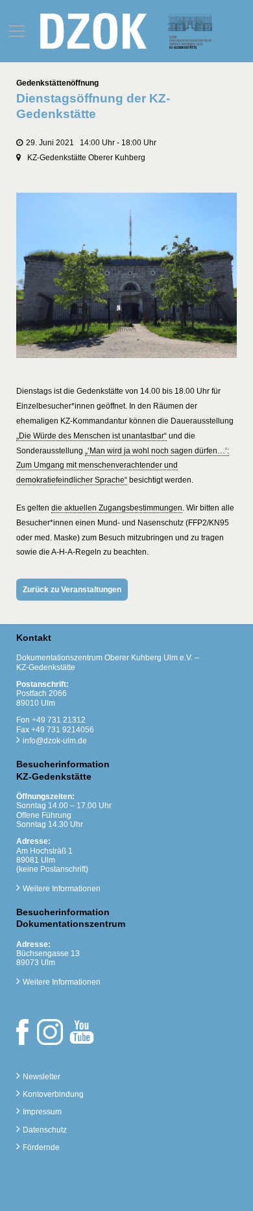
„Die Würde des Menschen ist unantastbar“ (91, 435)
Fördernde (41, 1147)
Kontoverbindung (53, 1094)
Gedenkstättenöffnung (57, 83)
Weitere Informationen (62, 888)
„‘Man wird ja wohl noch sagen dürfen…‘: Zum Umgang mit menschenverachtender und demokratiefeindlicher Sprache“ (122, 465)
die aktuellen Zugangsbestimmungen (116, 507)
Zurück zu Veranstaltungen (72, 589)
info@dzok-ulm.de (55, 740)
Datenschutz (45, 1129)
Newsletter (41, 1076)
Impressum (42, 1111)
